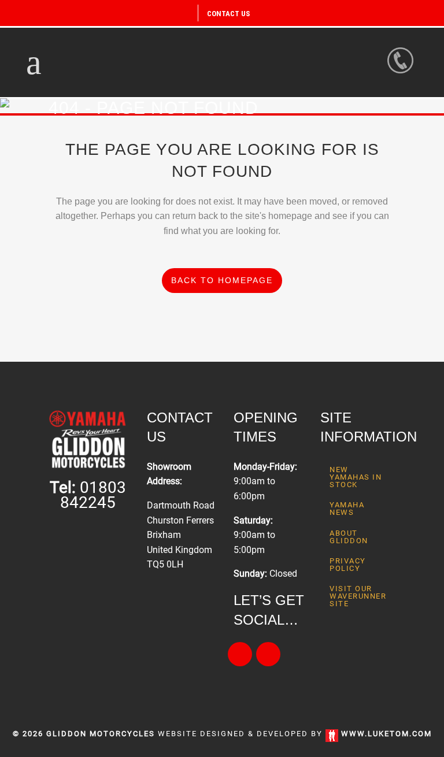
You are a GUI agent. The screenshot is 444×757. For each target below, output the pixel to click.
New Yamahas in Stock (356, 477)
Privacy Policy (348, 564)
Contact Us (228, 13)
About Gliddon (349, 537)
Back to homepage (222, 280)
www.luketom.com (386, 733)
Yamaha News (347, 508)
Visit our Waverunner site (358, 596)
